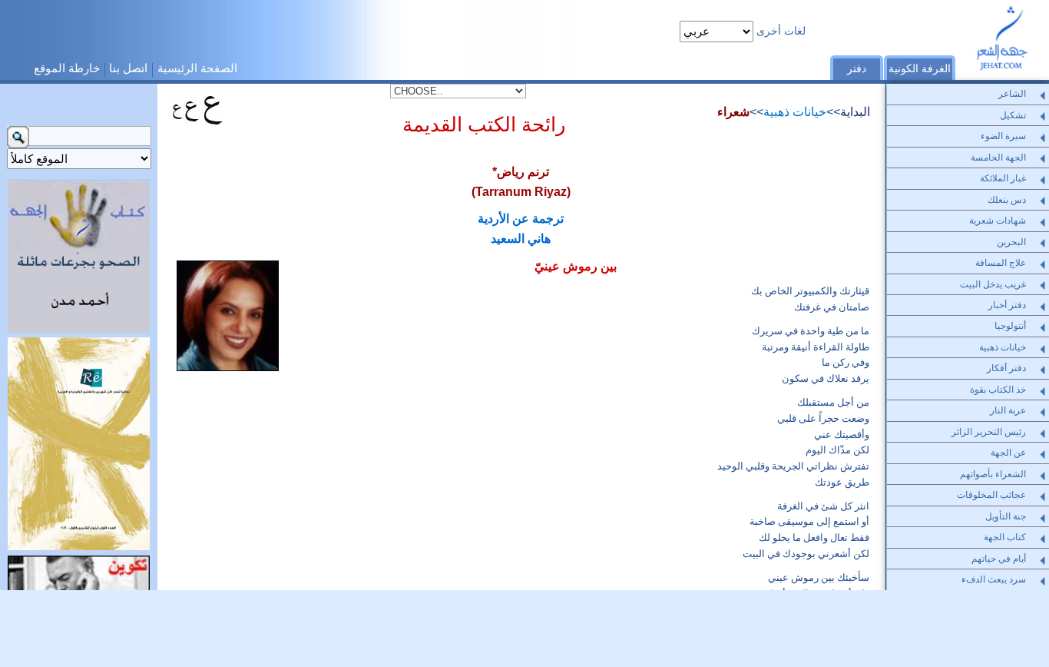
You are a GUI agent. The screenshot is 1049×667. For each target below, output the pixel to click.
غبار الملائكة (1003, 178)
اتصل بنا (128, 68)
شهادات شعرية (997, 220)
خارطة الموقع (67, 68)
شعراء (733, 111)
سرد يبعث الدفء (993, 579)
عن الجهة (1008, 452)
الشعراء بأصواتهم (993, 474)
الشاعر (1012, 93)
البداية (855, 111)
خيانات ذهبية (794, 111)
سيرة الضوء (1003, 136)
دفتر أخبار (1007, 305)
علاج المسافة (1000, 262)
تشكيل (1013, 115)
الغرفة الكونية (920, 69)
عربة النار (1008, 410)
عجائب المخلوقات (991, 494)
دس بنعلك (1007, 199)
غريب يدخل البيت (993, 284)
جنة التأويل (1005, 516)
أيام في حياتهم (998, 558)
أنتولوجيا (1010, 325)
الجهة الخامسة (998, 157)
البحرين (1011, 242)
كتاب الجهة (1005, 537)
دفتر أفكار (1006, 368)
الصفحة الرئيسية (197, 68)
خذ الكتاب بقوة (998, 389)
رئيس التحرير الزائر (988, 431)
